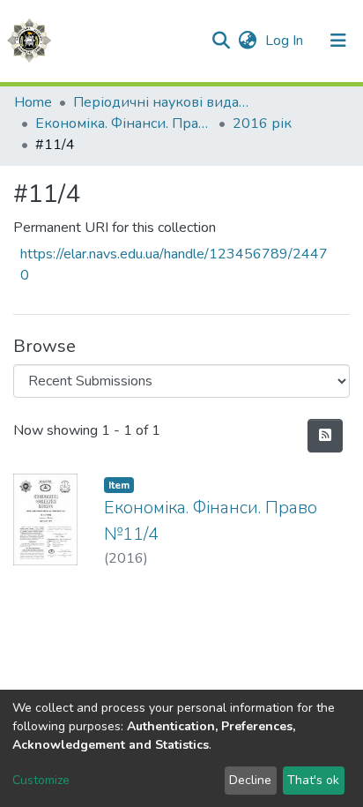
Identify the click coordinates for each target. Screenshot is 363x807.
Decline (250, 780)
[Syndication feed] (325, 435)
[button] (247, 40)
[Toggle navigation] (338, 40)
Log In (286, 40)
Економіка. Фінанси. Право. (123, 123)
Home (33, 102)
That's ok (313, 780)
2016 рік (262, 123)
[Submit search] (221, 40)
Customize (41, 780)
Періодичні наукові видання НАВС (161, 102)
